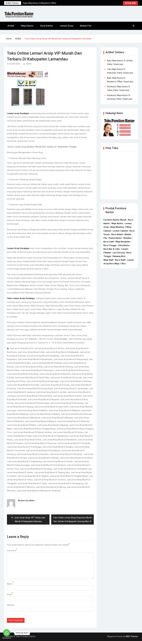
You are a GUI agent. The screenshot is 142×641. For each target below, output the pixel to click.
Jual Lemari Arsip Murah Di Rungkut (57, 447)
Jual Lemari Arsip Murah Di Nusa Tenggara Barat (34, 429)
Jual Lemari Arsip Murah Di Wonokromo (33, 491)
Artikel (10, 25)
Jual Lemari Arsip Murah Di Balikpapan (62, 352)
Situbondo (56, 491)
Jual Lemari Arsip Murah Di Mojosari (40, 421)
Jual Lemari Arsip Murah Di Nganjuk (52, 425)
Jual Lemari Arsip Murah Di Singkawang (24, 461)
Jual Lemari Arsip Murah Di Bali (31, 352)
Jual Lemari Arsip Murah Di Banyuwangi (70, 359)
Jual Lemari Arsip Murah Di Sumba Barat (48, 465)
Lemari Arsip (66, 25)
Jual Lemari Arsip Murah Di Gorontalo (23, 385)
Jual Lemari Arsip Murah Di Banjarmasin (34, 359)
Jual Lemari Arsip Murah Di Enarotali (66, 377)
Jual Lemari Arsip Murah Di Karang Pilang (34, 396)
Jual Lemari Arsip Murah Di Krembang (66, 403)
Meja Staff (108, 260)
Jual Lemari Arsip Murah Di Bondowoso (72, 370)
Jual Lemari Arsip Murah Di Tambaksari (70, 469)
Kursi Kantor (46, 25)
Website (10, 605)
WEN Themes (131, 636)
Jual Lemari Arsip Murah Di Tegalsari (33, 476)
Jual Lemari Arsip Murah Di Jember (51, 392)
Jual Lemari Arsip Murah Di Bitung (58, 367)
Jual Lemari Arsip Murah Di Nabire (21, 425)
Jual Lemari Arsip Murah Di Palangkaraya (50, 436)
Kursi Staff (120, 260)
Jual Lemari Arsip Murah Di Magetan (64, 410)
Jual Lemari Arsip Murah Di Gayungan (42, 381)
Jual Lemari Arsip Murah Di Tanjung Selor (52, 472)
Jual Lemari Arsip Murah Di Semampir (65, 454)
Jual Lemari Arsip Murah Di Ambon (49, 348)
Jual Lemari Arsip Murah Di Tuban (32, 483)
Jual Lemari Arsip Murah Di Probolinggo (24, 447)
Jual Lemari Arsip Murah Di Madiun (32, 410)
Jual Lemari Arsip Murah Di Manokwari (23, 418)
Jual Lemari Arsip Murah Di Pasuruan (40, 443)
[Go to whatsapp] (6, 632)
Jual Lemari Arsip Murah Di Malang (44, 414)
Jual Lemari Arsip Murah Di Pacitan (68, 432)
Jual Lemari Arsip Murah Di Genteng (75, 381)
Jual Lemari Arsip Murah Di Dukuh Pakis (32, 377)
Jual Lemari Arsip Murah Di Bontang (22, 374)
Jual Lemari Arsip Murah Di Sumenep (36, 469)
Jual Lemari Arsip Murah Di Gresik (54, 385)
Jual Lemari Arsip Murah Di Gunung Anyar (35, 388)
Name (9, 584)
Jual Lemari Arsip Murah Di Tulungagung (65, 483)
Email (9, 594)
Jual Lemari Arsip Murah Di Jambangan (71, 388)
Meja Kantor (27, 25)
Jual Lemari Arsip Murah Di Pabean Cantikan (32, 432)
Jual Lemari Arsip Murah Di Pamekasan (59, 440)
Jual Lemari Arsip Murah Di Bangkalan (42, 356)
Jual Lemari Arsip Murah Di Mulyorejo (73, 421)
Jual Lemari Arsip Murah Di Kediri (67, 396)
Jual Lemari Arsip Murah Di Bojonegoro (37, 370)
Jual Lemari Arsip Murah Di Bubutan (54, 374)
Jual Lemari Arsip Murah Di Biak (29, 367)
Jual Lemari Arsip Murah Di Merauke (57, 418)
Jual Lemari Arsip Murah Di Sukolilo (57, 461)
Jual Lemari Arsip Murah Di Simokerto (76, 458)
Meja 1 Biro (120, 263)
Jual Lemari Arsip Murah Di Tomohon (49, 480)
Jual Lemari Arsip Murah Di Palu (28, 440)
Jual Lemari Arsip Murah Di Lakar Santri (51, 407)
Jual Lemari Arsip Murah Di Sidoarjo (43, 458)
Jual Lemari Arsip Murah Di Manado (76, 414)
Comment (11, 550)
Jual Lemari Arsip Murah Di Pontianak (73, 443)
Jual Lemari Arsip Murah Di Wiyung (50, 487)
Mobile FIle (85, 25)
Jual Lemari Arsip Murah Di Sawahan (32, 454)
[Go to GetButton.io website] (6, 638)
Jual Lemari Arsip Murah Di (21, 348)
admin (29, 64)
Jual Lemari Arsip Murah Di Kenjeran (43, 399)
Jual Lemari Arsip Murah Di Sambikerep (43, 450)
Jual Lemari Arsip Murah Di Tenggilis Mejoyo (69, 476)
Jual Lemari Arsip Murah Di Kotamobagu (31, 403)
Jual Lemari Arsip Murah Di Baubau (47, 363)
